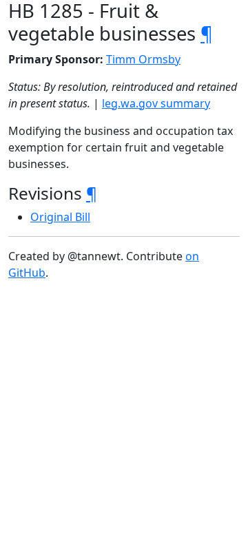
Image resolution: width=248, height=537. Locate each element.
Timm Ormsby (143, 59)
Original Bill (60, 216)
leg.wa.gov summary (156, 103)
